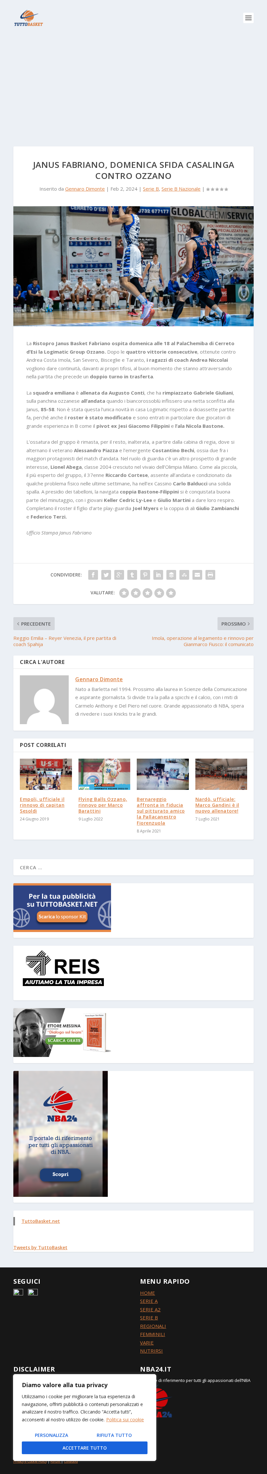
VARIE (147, 1342)
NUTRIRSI (151, 1350)
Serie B (151, 188)
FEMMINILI (152, 1334)
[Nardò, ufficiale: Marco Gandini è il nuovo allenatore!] (221, 774)
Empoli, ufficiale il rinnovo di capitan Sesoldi (42, 805)
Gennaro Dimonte (85, 188)
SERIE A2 (150, 1309)
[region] (84, 1417)
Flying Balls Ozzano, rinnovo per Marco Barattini (102, 805)
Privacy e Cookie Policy (30, 1461)
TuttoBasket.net (40, 1221)
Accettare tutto (85, 1448)
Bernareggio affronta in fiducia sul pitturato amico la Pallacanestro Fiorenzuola (161, 811)
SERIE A (149, 1301)
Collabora (71, 1461)
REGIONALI (153, 1326)
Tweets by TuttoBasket (40, 1247)
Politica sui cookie (125, 1419)
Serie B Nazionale (181, 188)
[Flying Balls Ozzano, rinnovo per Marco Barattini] (104, 774)
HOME (147, 1293)
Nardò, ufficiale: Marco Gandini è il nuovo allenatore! (217, 805)
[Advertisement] (133, 84)
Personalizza (51, 1435)
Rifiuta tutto (114, 1435)
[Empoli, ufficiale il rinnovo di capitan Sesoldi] (46, 774)
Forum (55, 1461)
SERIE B (149, 1317)
